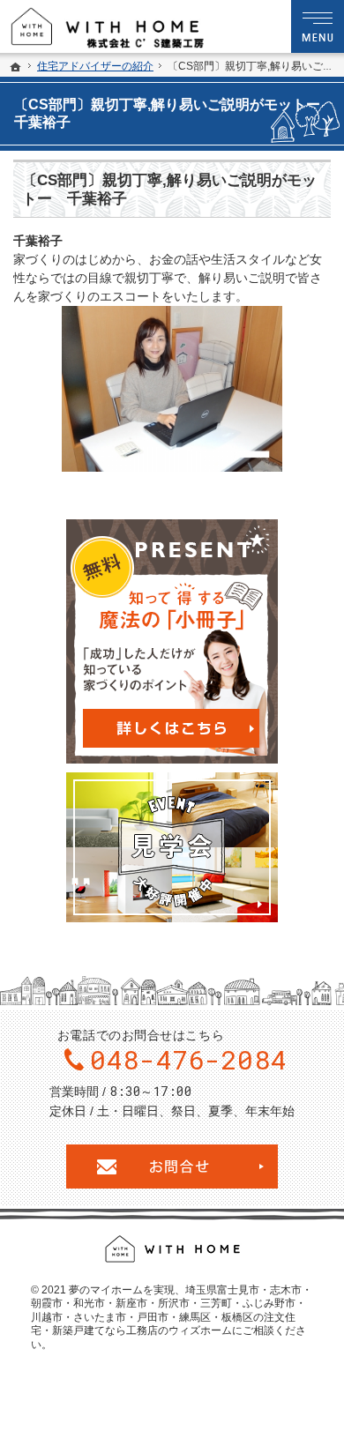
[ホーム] (16, 67)
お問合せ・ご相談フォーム (172, 1166)
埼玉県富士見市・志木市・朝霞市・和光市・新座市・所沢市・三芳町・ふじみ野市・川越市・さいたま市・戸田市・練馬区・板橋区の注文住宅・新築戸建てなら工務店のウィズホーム (171, 1311)
